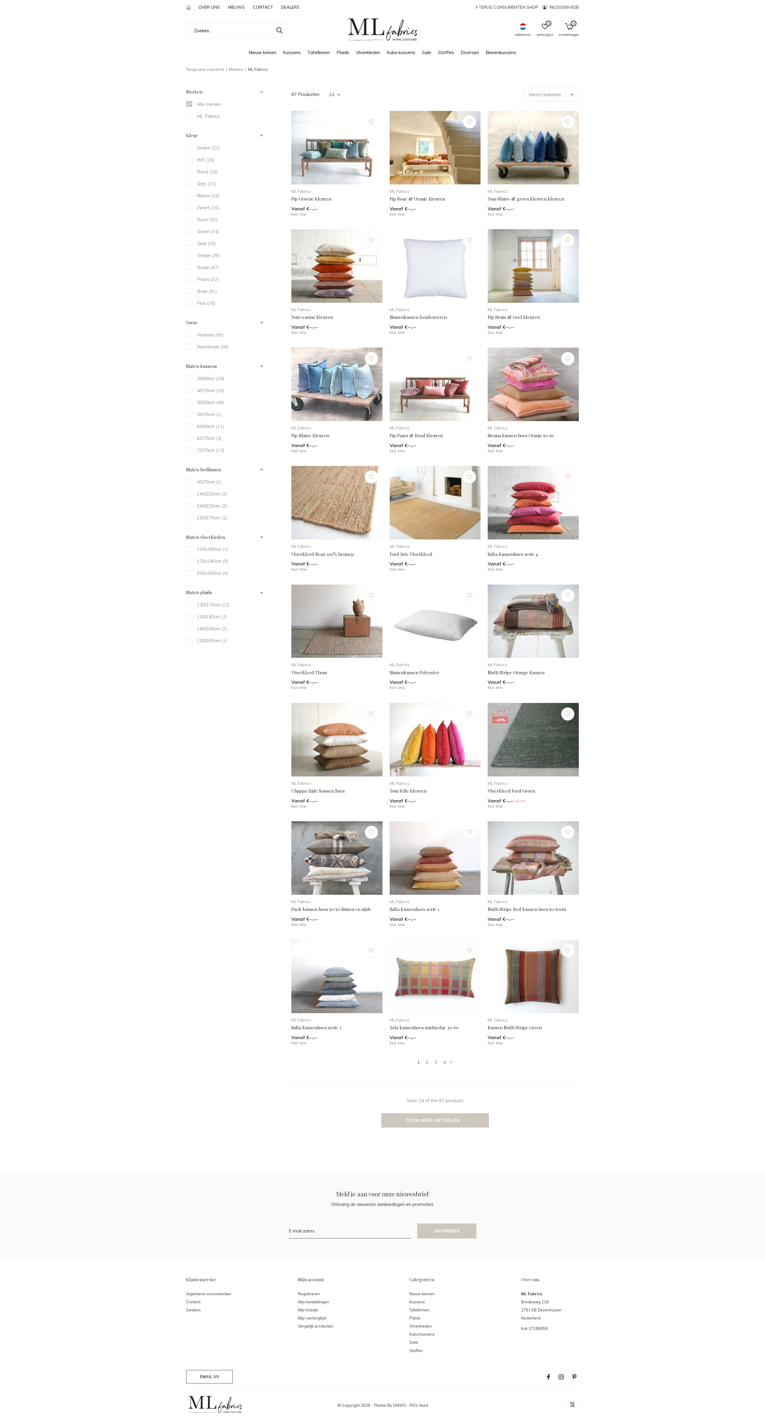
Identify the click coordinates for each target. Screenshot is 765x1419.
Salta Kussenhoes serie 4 (513, 554)
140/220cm (212, 494)
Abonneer (447, 1231)
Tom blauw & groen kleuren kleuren (526, 199)
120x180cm (212, 549)
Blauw (208, 195)
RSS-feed (419, 1405)
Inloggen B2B (563, 7)
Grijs (206, 183)
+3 (368, 296)
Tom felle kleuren (408, 791)
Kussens (292, 52)
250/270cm (212, 518)
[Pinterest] (574, 1376)
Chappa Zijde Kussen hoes (318, 791)
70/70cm (210, 450)
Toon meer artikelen (433, 1120)
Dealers (290, 7)
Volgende (451, 1062)
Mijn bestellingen (313, 1301)
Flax (206, 303)
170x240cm (212, 561)
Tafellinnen (318, 52)
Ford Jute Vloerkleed (411, 554)
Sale (426, 52)
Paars (208, 279)
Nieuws (236, 7)
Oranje (208, 255)
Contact (263, 7)
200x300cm (212, 573)
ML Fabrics (208, 116)
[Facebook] (548, 1376)
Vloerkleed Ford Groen (511, 791)
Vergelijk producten (315, 1326)
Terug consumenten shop (508, 7)
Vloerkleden (368, 52)
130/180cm (212, 617)
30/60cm (210, 378)
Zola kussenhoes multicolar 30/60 (424, 1027)
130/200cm (212, 640)
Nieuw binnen (262, 52)
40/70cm (210, 390)
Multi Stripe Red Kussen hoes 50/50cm (527, 909)
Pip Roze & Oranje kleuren (417, 199)
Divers (208, 148)
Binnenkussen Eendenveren (418, 317)
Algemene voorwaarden (208, 1293)
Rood (207, 172)
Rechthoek (213, 347)
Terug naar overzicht (205, 69)
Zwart (208, 207)
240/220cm (212, 506)
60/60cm (210, 426)
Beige (208, 267)
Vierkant (210, 335)
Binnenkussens (501, 52)
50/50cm (210, 402)
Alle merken (209, 104)
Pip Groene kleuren (311, 199)
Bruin (207, 291)
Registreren (309, 1293)
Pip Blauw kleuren (310, 435)
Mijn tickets (308, 1310)
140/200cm (212, 628)
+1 (368, 177)
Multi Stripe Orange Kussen (516, 672)
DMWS (399, 1405)
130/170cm (213, 605)
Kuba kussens (401, 52)
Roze (207, 219)
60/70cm (209, 438)
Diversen (469, 52)
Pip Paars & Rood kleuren (416, 435)
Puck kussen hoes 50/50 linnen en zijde (331, 909)
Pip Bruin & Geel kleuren (514, 317)
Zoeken (279, 30)
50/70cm (209, 414)
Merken (236, 69)
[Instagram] (561, 1376)
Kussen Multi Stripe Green (515, 1027)
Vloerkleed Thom (309, 672)
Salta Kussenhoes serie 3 (316, 1027)
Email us (209, 1376)
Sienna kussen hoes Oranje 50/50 (521, 435)
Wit (205, 160)
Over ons (209, 7)
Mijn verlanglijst (312, 1318)
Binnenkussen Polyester (414, 672)
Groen (208, 231)
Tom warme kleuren (312, 317)
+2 (466, 177)
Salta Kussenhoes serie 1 (414, 909)
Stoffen (446, 52)
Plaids (342, 52)
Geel (206, 243)
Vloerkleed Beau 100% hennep (322, 554)
